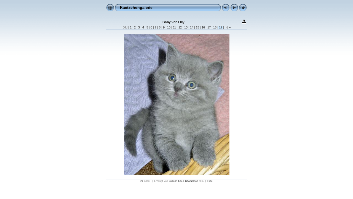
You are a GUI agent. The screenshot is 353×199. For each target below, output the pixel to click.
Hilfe (210, 181)
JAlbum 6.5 (175, 181)
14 (191, 27)
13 (185, 27)
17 (209, 27)
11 (174, 27)
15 (197, 27)
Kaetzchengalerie (136, 7)
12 (180, 27)
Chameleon (191, 181)
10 (168, 27)
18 (214, 27)
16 (203, 27)
